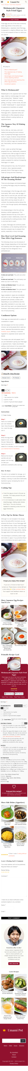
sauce (5, 331)
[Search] (23, 1041)
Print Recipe (9, 693)
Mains (5, 1045)
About (14, 1054)
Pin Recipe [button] (16, 377)
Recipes (7, 4)
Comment (4, 876)
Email (3, 911)
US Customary (18, 705)
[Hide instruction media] (25, 723)
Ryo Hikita (9, 13)
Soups (15, 1045)
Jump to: (7, 66)
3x (8, 390)
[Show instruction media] (23, 723)
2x (5, 390)
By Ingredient (14, 1052)
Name (3, 905)
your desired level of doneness (10, 448)
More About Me (14, 963)
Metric (24, 705)
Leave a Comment (16, 16)
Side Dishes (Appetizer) (15, 4)
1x (3, 390)
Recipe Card (6, 377)
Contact (14, 1057)
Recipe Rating (5, 870)
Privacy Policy (14, 1063)
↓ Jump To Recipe (14, 19)
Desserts (21, 1045)
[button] (6, 16)
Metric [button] (14, 393)
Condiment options (10, 84)
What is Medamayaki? (10, 69)
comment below (20, 589)
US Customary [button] (6, 393)
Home (2, 4)
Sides (10, 1045)
